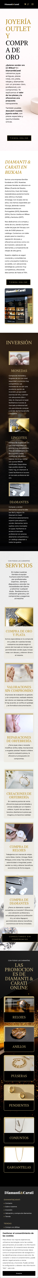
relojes (19, 1017)
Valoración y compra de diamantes (18, 1213)
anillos (19, 1047)
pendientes (19, 1105)
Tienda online (19, 138)
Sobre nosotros (11, 1207)
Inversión (8, 1210)
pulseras (19, 1076)
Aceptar (19, 1273)
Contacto (8, 1203)
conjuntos (19, 1138)
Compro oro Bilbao (12, 1227)
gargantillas (19, 1167)
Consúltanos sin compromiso (20, 937)
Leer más (11, 1268)
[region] (19, 1254)
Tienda (7, 1216)
